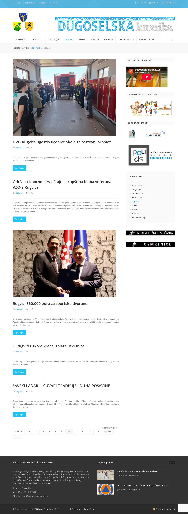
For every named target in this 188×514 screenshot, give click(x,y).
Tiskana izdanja (139, 217)
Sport (134, 209)
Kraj (16, 436)
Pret (29, 431)
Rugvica (18, 147)
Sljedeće (107, 431)
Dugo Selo (136, 189)
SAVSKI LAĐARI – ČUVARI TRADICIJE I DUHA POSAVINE (61, 385)
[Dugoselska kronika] (23, 22)
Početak (18, 431)
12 (83, 431)
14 (97, 431)
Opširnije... (19, 168)
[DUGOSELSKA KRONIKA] (115, 22)
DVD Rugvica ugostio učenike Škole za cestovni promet (62, 141)
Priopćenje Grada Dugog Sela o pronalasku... (138, 471)
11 (76, 431)
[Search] (171, 39)
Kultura (135, 213)
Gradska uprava (139, 193)
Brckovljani (137, 197)
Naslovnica (137, 185)
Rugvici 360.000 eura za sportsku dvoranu (50, 303)
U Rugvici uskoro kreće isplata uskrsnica (48, 346)
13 (90, 431)
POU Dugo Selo (41, 509)
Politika (135, 205)
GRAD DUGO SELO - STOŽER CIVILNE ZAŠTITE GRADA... (143, 485)
